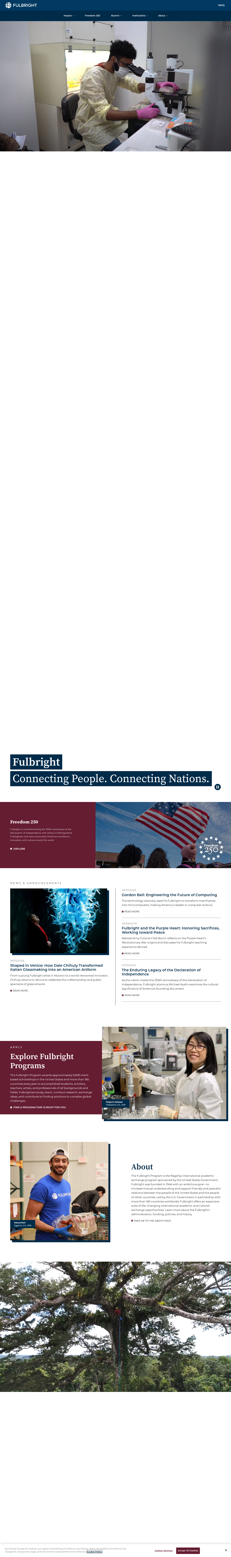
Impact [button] (68, 16)
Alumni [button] (115, 16)
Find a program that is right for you (39, 1107)
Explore (19, 849)
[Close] (226, 1550)
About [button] (161, 16)
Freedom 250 (92, 16)
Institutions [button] (138, 16)
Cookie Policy (94, 1551)
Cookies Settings (164, 1551)
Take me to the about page (152, 1221)
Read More (20, 991)
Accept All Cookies (188, 1551)
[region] (115, 1550)
